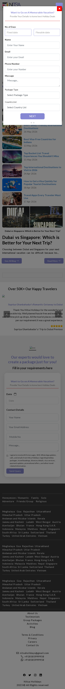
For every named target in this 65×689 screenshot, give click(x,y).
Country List (11, 102)
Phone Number (12, 64)
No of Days (10, 27)
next (32, 116)
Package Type (11, 89)
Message (9, 76)
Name (8, 39)
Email (7, 51)
